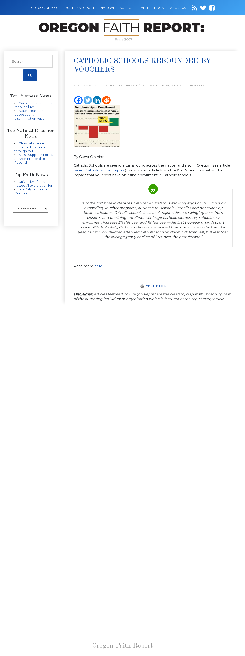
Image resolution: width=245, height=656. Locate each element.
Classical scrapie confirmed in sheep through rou (29, 147)
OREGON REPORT (45, 8)
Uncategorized (123, 85)
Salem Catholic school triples (99, 170)
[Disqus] (153, 368)
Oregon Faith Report (122, 646)
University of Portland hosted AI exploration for (33, 183)
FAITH (143, 8)
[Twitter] (88, 100)
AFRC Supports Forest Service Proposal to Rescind (33, 158)
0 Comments (194, 85)
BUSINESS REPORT (79, 8)
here (98, 266)
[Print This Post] (142, 286)
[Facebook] (78, 100)
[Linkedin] (97, 100)
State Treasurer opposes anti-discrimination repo (29, 114)
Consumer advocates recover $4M (33, 105)
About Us (178, 8)
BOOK (159, 8)
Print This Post (155, 286)
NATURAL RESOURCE (116, 8)
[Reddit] (106, 100)
